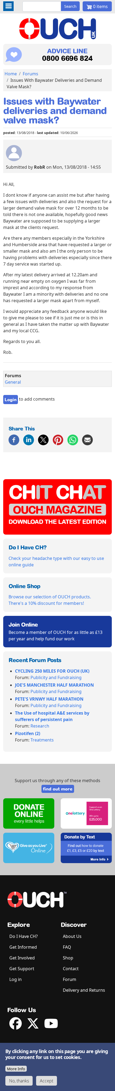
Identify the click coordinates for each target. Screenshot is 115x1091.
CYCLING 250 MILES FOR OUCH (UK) (52, 671)
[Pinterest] (58, 439)
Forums (30, 74)
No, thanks (19, 1081)
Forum (69, 979)
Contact (71, 969)
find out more (57, 788)
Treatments (42, 740)
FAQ (67, 947)
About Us (72, 936)
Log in (15, 979)
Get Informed (23, 947)
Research (39, 726)
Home (11, 74)
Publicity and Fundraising (56, 677)
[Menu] (8, 6)
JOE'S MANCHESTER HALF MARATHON (54, 685)
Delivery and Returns (84, 990)
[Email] (87, 439)
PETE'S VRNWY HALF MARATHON (49, 699)
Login (11, 399)
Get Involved (22, 958)
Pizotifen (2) (27, 733)
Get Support (21, 969)
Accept (46, 1081)
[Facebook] (14, 439)
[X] (43, 439)
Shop (68, 958)
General (13, 382)
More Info (16, 1068)
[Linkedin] (28, 439)
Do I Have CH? (23, 936)
